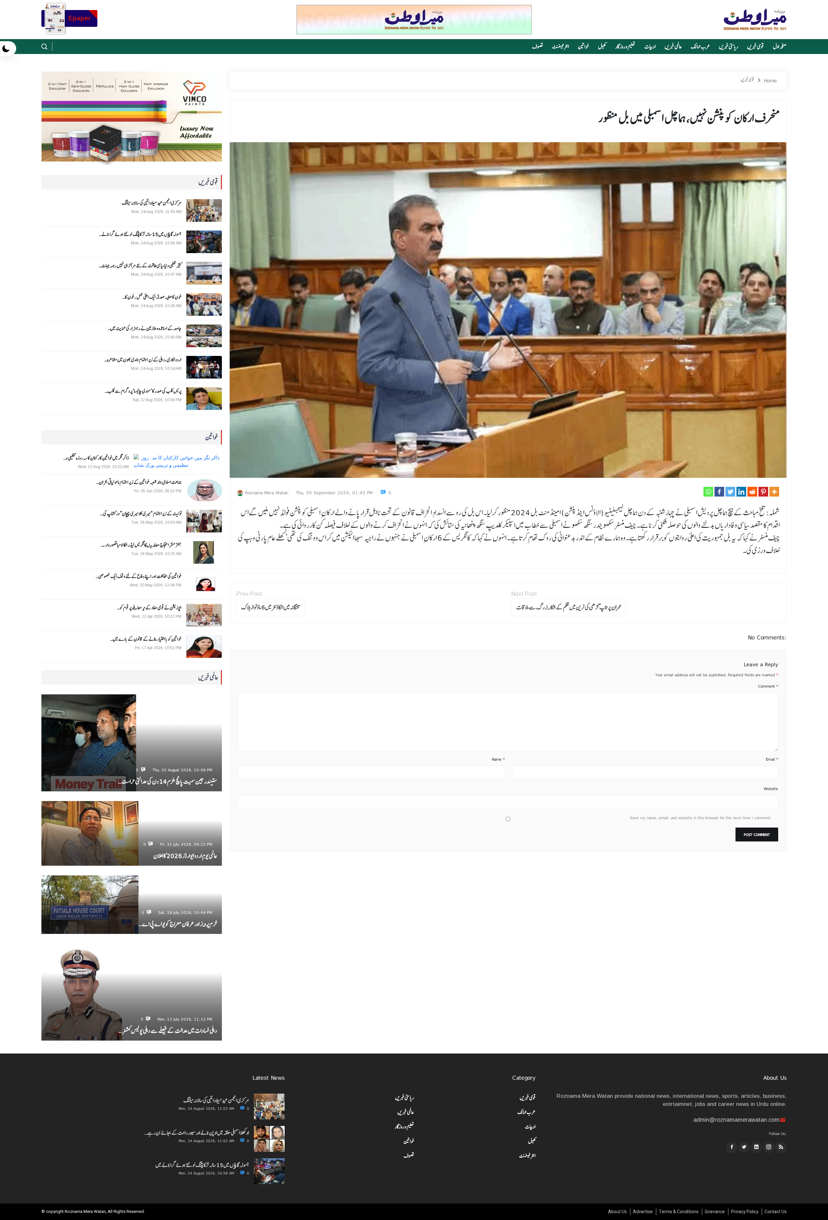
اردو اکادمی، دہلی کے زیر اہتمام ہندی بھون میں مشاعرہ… (142, 360)
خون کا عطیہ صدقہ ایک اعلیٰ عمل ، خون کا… (151, 297)
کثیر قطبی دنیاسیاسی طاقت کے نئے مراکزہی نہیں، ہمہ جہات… (140, 266)
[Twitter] (730, 492)
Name (498, 759)
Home (770, 80)
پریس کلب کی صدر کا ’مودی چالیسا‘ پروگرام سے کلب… (143, 391)
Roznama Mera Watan (266, 492)
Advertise (643, 1211)
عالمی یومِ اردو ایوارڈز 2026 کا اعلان (185, 856)
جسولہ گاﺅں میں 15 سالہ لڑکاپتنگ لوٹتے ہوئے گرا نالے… (140, 234)
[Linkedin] (741, 492)
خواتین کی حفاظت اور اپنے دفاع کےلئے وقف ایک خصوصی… (138, 576)
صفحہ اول (780, 46)
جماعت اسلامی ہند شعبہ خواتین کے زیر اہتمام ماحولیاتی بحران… (138, 482)
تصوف (537, 46)
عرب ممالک (700, 46)
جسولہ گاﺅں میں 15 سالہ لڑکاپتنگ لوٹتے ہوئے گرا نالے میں (202, 1165)
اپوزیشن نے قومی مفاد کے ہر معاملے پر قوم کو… (149, 608)
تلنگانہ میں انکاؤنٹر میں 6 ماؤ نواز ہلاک (270, 607)
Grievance (715, 1211)
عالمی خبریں (673, 46)
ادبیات (650, 46)
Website (771, 789)
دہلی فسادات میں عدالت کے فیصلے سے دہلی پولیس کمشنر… (168, 1031)
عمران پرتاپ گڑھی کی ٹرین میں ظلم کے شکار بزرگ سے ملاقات (568, 607)
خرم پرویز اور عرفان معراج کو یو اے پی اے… (177, 924)
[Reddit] (752, 492)
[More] (774, 492)
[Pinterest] (763, 492)
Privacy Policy (744, 1211)
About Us (617, 1211)
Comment (768, 686)
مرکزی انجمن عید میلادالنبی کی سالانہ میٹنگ (151, 203)
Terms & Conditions (679, 1211)
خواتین (583, 46)
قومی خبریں (755, 46)
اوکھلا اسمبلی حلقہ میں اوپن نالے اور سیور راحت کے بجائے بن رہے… (197, 1133)
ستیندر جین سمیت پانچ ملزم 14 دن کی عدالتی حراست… (167, 781)
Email (772, 759)
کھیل (602, 46)
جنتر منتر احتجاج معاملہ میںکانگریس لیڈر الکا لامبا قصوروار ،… (141, 545)
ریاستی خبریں (728, 46)
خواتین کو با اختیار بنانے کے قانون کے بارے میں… (145, 639)
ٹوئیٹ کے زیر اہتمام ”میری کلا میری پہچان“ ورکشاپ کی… (140, 514)
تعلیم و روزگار (625, 46)
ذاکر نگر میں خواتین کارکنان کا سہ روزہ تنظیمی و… (96, 458)
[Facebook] (719, 492)
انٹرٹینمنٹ (560, 46)
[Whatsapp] (708, 492)
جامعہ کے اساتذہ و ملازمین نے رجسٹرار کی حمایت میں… (144, 328)
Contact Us (776, 1211)
